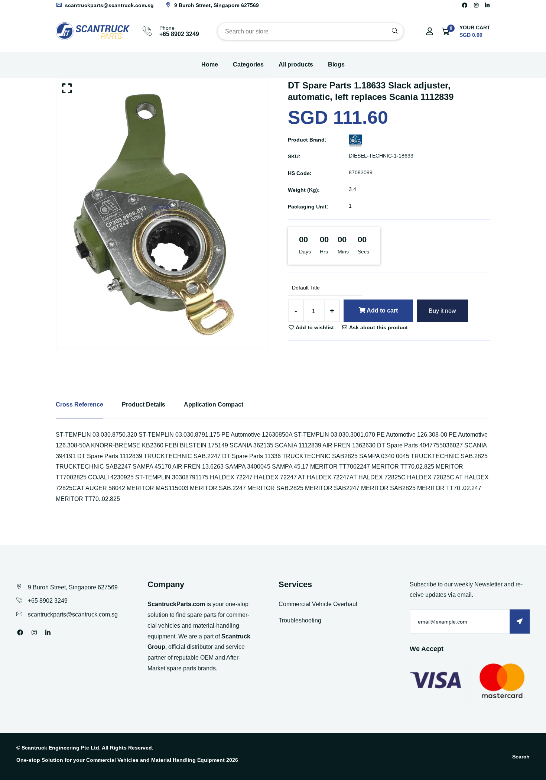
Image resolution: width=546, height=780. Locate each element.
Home (209, 64)
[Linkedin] (487, 5)
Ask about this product (378, 327)
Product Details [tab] (143, 404)
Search (521, 757)
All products (296, 64)
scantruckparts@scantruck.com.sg (109, 5)
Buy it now (442, 311)
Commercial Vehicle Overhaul (318, 604)
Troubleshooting (300, 620)
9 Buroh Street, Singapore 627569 (216, 5)
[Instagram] (476, 5)
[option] (161, 213)
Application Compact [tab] (213, 404)
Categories (248, 64)
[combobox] (310, 31)
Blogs (336, 64)
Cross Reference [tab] (79, 404)
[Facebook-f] (464, 5)
